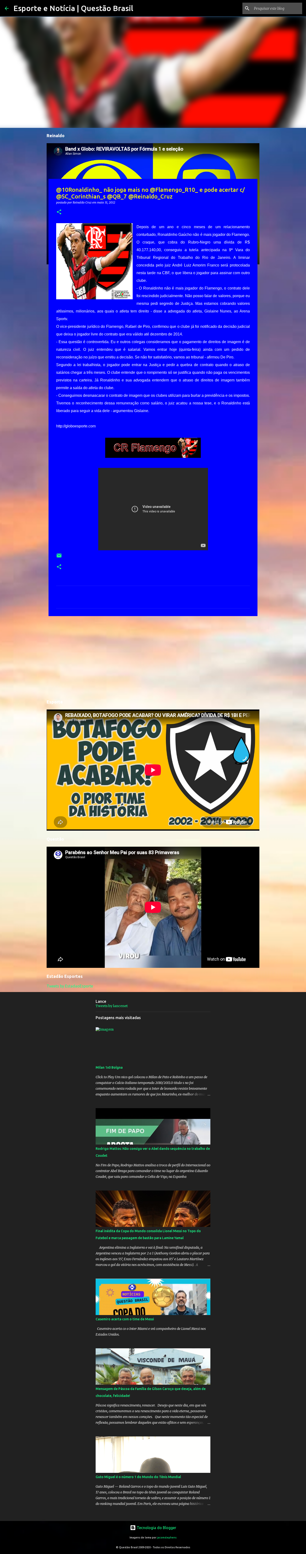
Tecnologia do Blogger (156, 1528)
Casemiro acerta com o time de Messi (125, 1319)
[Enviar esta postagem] (59, 557)
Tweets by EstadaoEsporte (70, 986)
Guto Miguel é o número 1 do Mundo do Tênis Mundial (138, 1477)
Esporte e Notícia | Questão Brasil (73, 8)
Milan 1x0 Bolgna (109, 1067)
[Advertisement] (153, 656)
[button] (59, 212)
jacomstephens (166, 1537)
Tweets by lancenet (112, 1006)
